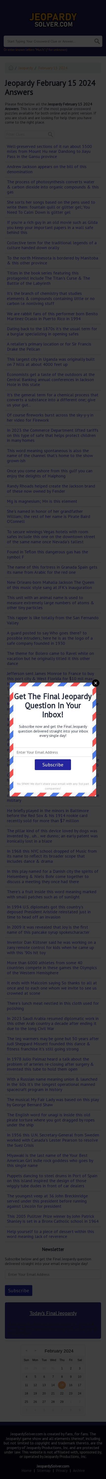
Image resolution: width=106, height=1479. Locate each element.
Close (95, 683)
